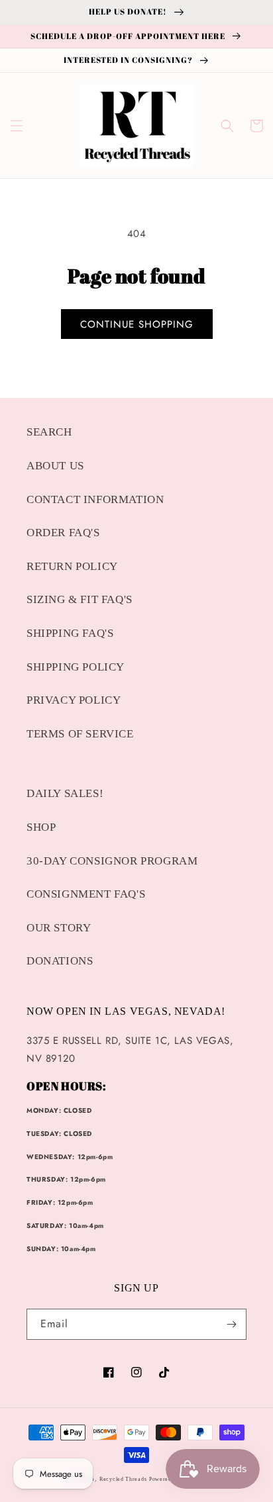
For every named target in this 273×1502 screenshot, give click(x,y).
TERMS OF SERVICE (80, 734)
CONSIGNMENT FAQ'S (86, 894)
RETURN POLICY (72, 566)
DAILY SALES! (65, 793)
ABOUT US (55, 465)
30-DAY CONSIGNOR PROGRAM (112, 861)
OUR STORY (59, 927)
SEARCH (49, 432)
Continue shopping (136, 324)
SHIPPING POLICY (76, 667)
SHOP (41, 827)
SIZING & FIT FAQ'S (80, 599)
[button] (16, 125)
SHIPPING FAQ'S (70, 633)
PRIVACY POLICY (74, 700)
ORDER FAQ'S (63, 532)
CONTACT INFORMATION (95, 499)
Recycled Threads (122, 1479)
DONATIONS (60, 961)
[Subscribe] (231, 1324)
